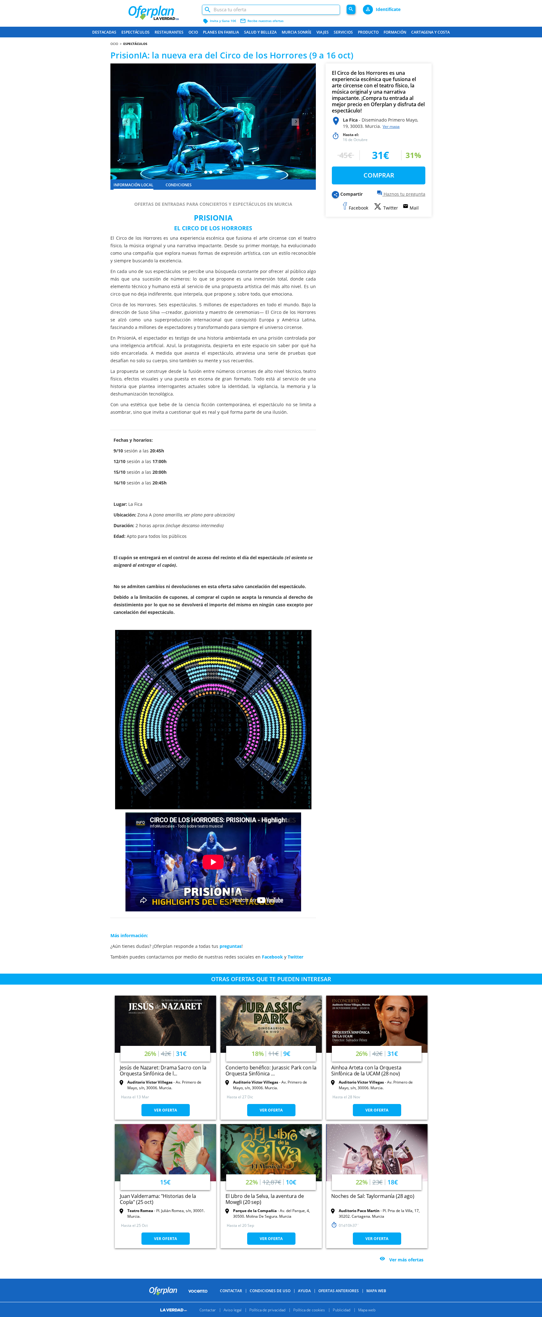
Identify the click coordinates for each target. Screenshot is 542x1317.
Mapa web (366, 1309)
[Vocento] (198, 1290)
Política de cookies (309, 1309)
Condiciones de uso (270, 1290)
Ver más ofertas (406, 1259)
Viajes (322, 32)
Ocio (193, 32)
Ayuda (304, 1290)
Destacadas (104, 32)
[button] (125, 121)
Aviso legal (233, 1309)
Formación (395, 32)
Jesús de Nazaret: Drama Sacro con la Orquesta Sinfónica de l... (163, 1070)
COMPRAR (379, 175)
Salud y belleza (260, 32)
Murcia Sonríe (296, 32)
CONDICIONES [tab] (179, 185)
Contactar (231, 1290)
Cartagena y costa (430, 32)
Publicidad (341, 1309)
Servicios (343, 32)
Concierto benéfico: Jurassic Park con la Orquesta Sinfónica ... (271, 1070)
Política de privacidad (267, 1309)
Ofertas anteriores (338, 1290)
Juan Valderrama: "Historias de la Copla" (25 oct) (158, 1199)
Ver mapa (391, 126)
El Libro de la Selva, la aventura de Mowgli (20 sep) (265, 1199)
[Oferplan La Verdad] (161, 10)
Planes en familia (221, 32)
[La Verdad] (174, 1310)
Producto (368, 32)
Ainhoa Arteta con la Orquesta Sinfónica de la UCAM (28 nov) (366, 1070)
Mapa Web (376, 1290)
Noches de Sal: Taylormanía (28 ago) (372, 1196)
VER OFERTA (165, 1110)
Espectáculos (135, 32)
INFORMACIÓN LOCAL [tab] (133, 185)
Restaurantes (169, 32)
